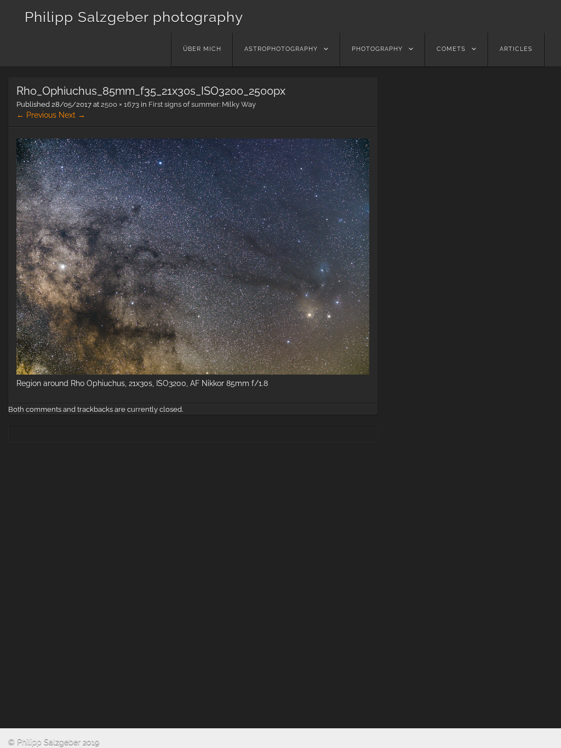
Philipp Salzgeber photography (134, 17)
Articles (516, 49)
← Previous (36, 115)
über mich (202, 49)
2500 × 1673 (120, 104)
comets (451, 49)
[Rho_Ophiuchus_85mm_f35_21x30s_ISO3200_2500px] (192, 371)
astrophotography (281, 49)
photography (377, 49)
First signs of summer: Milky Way (202, 104)
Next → (72, 115)
